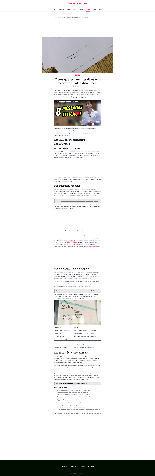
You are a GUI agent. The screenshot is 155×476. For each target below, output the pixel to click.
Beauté (68, 9)
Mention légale (74, 466)
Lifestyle (88, 9)
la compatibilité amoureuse (92, 246)
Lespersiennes (77, 3)
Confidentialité (64, 466)
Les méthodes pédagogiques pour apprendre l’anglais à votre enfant (74, 390)
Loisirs (100, 9)
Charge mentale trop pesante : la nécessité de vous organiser (72, 392)
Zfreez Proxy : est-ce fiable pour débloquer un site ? (70, 405)
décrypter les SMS (70, 240)
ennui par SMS (79, 244)
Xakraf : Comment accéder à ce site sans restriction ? (70, 403)
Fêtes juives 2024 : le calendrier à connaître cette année (71, 407)
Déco (81, 9)
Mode (54, 9)
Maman (94, 9)
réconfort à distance (72, 242)
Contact (83, 466)
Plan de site (91, 466)
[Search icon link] (112, 9)
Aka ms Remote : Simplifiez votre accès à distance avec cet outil (73, 397)
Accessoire (61, 9)
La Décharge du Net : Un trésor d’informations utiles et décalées (73, 394)
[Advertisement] (77, 28)
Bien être (75, 9)
